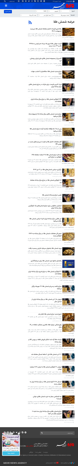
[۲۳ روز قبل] (68, 47)
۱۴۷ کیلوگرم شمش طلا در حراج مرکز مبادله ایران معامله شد (46, 100)
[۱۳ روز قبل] (68, 32)
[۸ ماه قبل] (68, 183)
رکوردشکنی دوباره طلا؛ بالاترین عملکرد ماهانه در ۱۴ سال (46, 326)
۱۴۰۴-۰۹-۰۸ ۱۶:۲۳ (68, 230)
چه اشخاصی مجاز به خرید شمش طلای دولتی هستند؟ (47, 398)
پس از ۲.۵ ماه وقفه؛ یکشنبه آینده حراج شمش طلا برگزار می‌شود (46, 130)
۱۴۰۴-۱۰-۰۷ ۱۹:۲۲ (68, 191)
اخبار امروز (8, 12)
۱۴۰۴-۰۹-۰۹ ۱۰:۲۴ (68, 215)
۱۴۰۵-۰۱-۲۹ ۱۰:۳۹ (68, 151)
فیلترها (73, 15)
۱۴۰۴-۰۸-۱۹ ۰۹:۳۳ (68, 257)
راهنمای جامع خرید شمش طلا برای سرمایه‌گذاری (46, 261)
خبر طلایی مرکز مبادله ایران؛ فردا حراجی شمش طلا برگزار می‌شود (45, 220)
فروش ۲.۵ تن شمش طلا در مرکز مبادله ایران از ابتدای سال (47, 300)
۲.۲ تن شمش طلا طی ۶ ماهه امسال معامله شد (46, 354)
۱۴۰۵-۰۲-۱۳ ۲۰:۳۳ (68, 110)
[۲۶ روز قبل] (68, 61)
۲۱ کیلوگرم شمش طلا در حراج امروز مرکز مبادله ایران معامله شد (45, 273)
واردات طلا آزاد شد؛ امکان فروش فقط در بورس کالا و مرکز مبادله (45, 341)
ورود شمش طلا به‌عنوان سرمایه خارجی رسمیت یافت (45, 248)
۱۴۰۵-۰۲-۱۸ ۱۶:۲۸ (68, 95)
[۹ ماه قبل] (68, 237)
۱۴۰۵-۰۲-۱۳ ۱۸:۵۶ (68, 125)
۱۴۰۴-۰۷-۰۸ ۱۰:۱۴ (68, 336)
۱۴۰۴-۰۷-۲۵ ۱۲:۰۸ (68, 296)
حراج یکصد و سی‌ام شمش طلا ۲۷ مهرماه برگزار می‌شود (47, 287)
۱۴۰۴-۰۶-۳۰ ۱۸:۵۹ (68, 363)
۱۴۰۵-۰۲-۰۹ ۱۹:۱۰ (68, 138)
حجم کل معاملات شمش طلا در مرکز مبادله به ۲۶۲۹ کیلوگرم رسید (45, 235)
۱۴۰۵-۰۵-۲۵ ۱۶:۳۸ (68, 40)
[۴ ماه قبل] (68, 145)
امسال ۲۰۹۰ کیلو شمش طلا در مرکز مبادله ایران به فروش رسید (46, 383)
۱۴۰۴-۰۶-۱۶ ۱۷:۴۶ (68, 393)
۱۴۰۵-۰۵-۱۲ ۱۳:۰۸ (68, 68)
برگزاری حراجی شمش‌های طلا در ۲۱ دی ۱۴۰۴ (47, 170)
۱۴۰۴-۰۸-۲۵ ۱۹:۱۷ (68, 245)
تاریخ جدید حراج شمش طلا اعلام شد (50, 314)
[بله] (22, 432)
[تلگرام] (25, 432)
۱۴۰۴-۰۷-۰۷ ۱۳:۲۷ (68, 351)
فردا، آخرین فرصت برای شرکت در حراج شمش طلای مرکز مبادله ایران (45, 85)
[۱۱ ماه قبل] (68, 357)
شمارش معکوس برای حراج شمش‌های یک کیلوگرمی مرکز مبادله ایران (45, 207)
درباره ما (46, 452)
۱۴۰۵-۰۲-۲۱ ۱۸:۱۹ (68, 81)
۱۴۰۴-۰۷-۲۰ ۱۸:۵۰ (68, 310)
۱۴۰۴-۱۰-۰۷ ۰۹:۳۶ (56, 202)
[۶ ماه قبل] (68, 158)
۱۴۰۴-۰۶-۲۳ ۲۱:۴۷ (68, 378)
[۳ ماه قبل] (68, 74)
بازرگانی (31, 452)
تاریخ (73, 11)
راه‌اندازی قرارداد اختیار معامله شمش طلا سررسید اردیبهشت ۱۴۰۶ (46, 30)
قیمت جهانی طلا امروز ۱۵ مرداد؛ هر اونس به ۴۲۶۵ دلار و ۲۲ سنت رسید (45, 45)
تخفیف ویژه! (11, 453)
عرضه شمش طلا (64, 21)
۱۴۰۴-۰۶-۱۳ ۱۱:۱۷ (68, 408)
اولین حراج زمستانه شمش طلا (52, 195)
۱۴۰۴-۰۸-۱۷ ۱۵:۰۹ (56, 268)
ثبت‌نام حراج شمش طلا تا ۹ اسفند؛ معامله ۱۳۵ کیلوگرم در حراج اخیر (47, 156)
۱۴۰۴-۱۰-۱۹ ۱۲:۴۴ (56, 176)
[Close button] (19, 434)
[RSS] (30, 22)
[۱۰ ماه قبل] (68, 275)
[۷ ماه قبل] (68, 173)
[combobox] (65, 11)
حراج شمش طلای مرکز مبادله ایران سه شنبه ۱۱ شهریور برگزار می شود (47, 412)
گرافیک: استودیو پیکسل (51, 463)
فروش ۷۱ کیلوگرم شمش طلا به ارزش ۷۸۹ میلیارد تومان (46, 368)
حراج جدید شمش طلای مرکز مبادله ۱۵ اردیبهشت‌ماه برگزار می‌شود (45, 115)
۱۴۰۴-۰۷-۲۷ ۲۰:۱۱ (68, 283)
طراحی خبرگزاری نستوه (66, 463)
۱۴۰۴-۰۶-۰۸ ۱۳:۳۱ (68, 422)
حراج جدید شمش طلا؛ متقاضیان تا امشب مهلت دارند (46, 72)
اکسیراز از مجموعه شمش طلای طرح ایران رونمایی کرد (46, 59)
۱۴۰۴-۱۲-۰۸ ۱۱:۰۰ (68, 166)
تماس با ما (38, 452)
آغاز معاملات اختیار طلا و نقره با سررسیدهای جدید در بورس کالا (45, 143)
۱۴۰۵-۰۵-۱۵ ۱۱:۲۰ (68, 55)
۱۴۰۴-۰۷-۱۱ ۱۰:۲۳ (56, 321)
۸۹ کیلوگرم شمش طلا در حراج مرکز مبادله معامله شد (46, 181)
